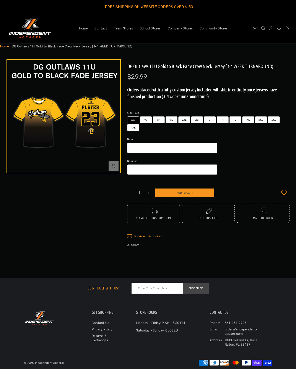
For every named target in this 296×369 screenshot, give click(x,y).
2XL (261, 119)
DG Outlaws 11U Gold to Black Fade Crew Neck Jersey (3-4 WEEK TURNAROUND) (72, 46)
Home (4, 46)
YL (171, 119)
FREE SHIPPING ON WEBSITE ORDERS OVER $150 (149, 7)
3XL (273, 119)
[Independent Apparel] (30, 28)
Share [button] (135, 245)
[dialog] (263, 28)
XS (197, 119)
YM (158, 119)
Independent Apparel (49, 362)
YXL (184, 119)
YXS (133, 119)
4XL (133, 127)
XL (248, 119)
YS (146, 119)
